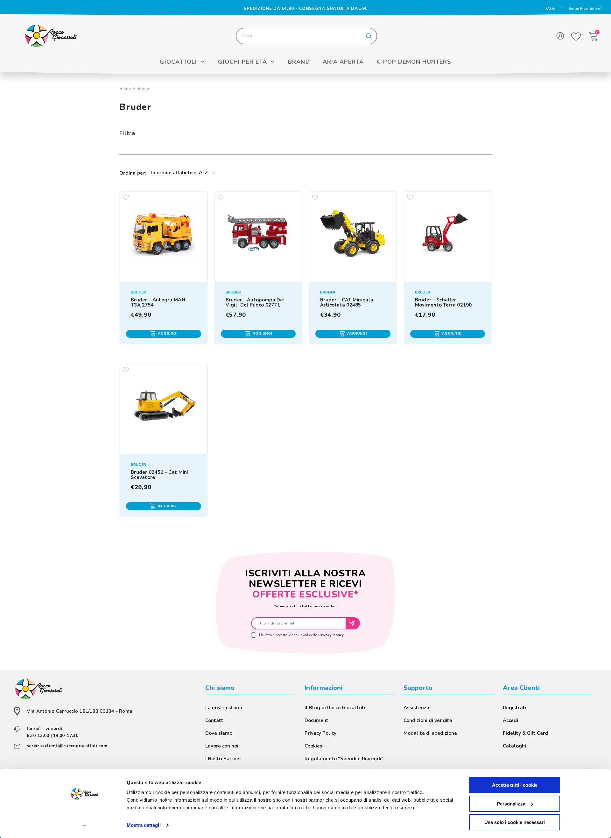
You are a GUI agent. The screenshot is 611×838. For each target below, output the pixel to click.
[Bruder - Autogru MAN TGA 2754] (163, 235)
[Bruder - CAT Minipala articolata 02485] (352, 235)
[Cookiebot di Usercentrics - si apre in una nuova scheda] (84, 825)
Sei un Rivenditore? (585, 8)
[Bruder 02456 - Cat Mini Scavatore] (163, 408)
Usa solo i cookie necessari (514, 822)
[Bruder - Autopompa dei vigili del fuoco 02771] (258, 235)
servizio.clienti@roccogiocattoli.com (67, 746)
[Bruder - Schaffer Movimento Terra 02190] (447, 235)
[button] (183, 173)
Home (124, 88)
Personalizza (511, 803)
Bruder (144, 88)
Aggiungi (167, 333)
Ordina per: (132, 173)
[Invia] (353, 623)
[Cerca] (306, 36)
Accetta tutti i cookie (514, 785)
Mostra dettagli (144, 825)
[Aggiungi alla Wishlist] (125, 197)
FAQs (550, 8)
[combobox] (298, 36)
